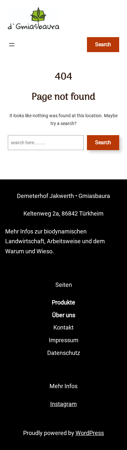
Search (103, 44)
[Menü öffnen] (12, 45)
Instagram (63, 404)
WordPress (90, 432)
